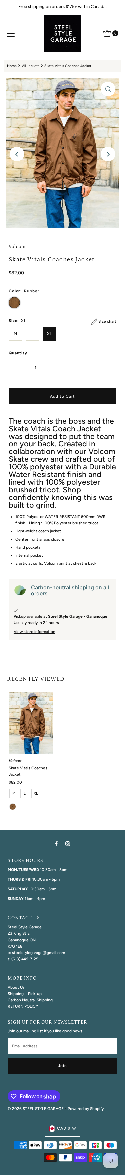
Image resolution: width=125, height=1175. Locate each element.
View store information (34, 631)
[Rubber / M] (12, 806)
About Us (16, 987)
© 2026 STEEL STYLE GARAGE (36, 1108)
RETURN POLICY (23, 1006)
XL (49, 333)
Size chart (106, 321)
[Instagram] (67, 843)
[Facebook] (56, 843)
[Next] (108, 154)
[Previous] (17, 154)
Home (12, 66)
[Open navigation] (11, 33)
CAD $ (63, 1128)
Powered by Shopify (86, 1108)
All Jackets (30, 66)
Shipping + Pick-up (25, 993)
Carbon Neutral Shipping (30, 1000)
